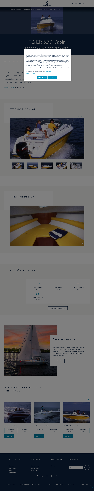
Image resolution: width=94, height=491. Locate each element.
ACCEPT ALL (52, 77)
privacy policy (48, 71)
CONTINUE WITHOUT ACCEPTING (64, 51)
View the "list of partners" (30, 73)
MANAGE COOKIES (42, 77)
